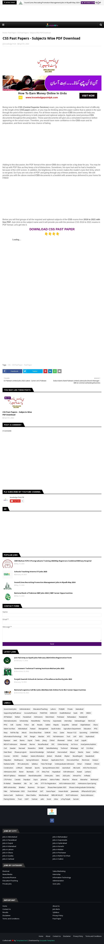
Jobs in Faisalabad (9, 840)
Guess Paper (50, 791)
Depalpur (26, 779)
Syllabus (35, 764)
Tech (68, 736)
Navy (5, 733)
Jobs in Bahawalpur (60, 837)
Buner (21, 772)
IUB (12, 725)
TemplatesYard (21, 940)
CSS (9, 365)
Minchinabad (43, 795)
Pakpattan (7, 760)
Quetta (18, 725)
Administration (25, 709)
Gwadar (13, 748)
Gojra (35, 779)
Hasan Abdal (63, 791)
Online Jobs (49, 776)
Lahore (53, 709)
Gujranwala (57, 721)
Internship (56, 874)
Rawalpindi (83, 717)
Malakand (22, 776)
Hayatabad (56, 772)
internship (68, 721)
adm (42, 799)
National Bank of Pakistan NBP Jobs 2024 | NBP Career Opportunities (43, 593)
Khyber (67, 756)
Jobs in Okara (8, 852)
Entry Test (45, 772)
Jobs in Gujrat (8, 843)
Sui (31, 783)
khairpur (45, 760)
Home (5, 33)
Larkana (88, 772)
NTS (48, 736)
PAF (25, 736)
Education (87, 729)
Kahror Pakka (54, 779)
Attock (24, 733)
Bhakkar (22, 787)
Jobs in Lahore (8, 849)
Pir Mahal (7, 783)
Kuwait (79, 772)
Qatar (62, 733)
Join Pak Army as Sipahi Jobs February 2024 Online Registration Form (43, 658)
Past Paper (12, 33)
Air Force (74, 744)
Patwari (33, 729)
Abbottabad (22, 729)
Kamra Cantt (8, 795)
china (56, 799)
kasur (88, 752)
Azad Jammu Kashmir (88, 744)
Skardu (80, 752)
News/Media (35, 721)
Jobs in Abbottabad (10, 837)
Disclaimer (7, 915)
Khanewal (61, 740)
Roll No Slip (15, 733)
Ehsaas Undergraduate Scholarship (82, 787)
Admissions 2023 (10, 772)
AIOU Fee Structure (90, 768)
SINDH (88, 713)
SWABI (41, 748)
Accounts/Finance (30, 713)
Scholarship (24, 721)
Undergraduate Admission (64, 764)
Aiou (55, 733)
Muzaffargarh (77, 756)
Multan (17, 717)
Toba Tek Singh (46, 764)
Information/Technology (12, 736)
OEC (52, 744)
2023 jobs (66, 776)
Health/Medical (65, 713)
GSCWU (15, 756)
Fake (5, 791)
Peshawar (60, 717)
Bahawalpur (71, 717)
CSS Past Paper (17, 365)
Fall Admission (58, 736)
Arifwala (87, 776)
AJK (33, 725)
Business (31, 787)
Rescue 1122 (71, 733)
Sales (58, 776)
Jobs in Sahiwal (8, 859)
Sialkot (48, 725)
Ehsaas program (21, 752)
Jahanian (44, 779)
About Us (56, 906)
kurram (76, 799)
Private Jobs (7, 884)
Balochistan (50, 717)
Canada (17, 779)
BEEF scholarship (10, 787)
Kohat (70, 740)
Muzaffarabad (43, 744)
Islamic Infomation (37, 756)
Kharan (74, 779)
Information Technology (62, 877)
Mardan (41, 736)
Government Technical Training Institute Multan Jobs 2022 (39, 668)
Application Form (57, 760)
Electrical (6, 871)
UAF (74, 736)
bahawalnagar (80, 721)
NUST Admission (72, 795)
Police (26, 725)
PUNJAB (61, 709)
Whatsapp (74, 748)
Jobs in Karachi (58, 846)
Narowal (22, 748)
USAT (27, 799)
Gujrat (30, 740)
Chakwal (88, 764)
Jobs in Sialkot (58, 859)
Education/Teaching (40, 709)
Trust (20, 799)
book (49, 799)
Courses (7, 756)
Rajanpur (7, 740)
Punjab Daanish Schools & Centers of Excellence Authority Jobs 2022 (43, 679)
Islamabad (79, 709)
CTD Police (8, 779)
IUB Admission (68, 772)
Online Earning (63, 744)
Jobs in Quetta (8, 856)
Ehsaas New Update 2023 (57, 787)
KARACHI (53, 713)
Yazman (34, 799)
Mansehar (84, 779)
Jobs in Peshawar (59, 852)
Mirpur (72, 752)
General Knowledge (37, 752)
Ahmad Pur (77, 776)
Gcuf (76, 740)
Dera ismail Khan (73, 760)
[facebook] (52, 821)
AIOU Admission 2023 (67, 783)
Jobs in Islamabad (9, 846)
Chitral (52, 740)
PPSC (5, 725)
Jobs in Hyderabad (60, 843)
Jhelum (49, 756)
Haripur (95, 760)
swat (15, 740)
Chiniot (96, 764)
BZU (81, 736)
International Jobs (10, 721)
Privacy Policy (58, 915)
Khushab (58, 756)
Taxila (37, 740)
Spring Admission (32, 760)
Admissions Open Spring (87, 783)
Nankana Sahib (9, 764)
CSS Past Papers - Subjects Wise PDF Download (17, 413)
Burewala (30, 772)
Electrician (85, 760)
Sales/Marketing (52, 748)
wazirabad (66, 768)
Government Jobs (10, 709)
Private (70, 709)
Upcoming (83, 733)
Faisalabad (27, 717)
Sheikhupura (18, 760)
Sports (37, 768)
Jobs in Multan (58, 849)
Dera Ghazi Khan (35, 733)
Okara (95, 725)
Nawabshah (90, 756)
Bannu (22, 740)
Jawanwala (75, 791)
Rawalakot (17, 783)
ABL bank (76, 768)
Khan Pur (66, 779)
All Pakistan (8, 717)
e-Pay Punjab (65, 799)
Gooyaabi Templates (47, 940)
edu (36, 783)
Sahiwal (74, 725)
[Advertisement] (52, 13)
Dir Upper (41, 787)
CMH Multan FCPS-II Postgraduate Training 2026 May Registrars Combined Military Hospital (52, 561)
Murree (32, 744)
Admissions (38, 717)
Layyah (83, 740)
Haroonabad (62, 752)
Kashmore (19, 795)
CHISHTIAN (94, 733)
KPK (81, 713)
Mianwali (23, 744)
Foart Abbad (32, 791)
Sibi (25, 783)
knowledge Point (10, 44)
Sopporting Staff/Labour (12, 713)
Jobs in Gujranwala (60, 840)
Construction (8, 768)
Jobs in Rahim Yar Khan (61, 856)
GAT (41, 791)
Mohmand (94, 779)
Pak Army (46, 721)
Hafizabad (50, 752)
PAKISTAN (43, 713)
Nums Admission (87, 795)
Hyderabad (90, 736)
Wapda (56, 725)
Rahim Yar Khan (9, 729)
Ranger (32, 736)
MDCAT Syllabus (9, 776)
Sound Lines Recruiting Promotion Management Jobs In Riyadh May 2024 (52, 2)
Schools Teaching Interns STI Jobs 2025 (30, 571)
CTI (38, 772)
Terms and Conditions (11, 918)
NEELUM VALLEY (57, 795)
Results (39, 725)
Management (43, 729)
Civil (5, 748)
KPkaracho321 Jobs (89, 791)
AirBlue (96, 752)
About (48, 936)
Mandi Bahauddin (35, 776)
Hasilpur (25, 756)
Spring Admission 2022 (51, 768)
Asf (82, 748)
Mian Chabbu (31, 795)
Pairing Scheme (9, 799)
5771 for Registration (48, 783)
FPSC (96, 729)
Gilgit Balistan (85, 725)
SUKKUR (47, 733)
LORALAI (19, 768)
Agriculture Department (72, 729)
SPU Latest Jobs (23, 764)
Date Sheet (8, 752)
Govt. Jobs (56, 884)
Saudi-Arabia (55, 729)
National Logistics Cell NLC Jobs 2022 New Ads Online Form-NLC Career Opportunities (50, 690)
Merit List (91, 721)
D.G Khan (90, 748)
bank (75, 713)
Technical (64, 748)
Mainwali (28, 768)
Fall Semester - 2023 (17, 791)
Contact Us (7, 909)
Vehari (79, 764)
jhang (45, 740)
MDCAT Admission (10, 744)
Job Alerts (56, 909)
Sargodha (65, 725)
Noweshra (31, 748)
